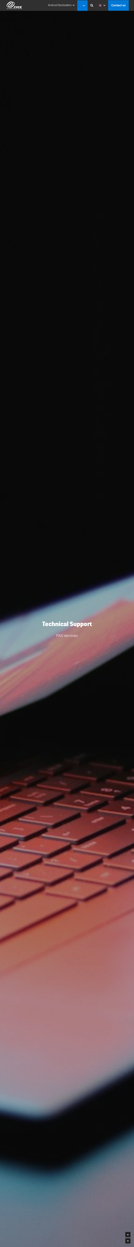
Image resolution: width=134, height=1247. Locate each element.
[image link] (14, 5)
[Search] (91, 5)
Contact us (118, 5)
